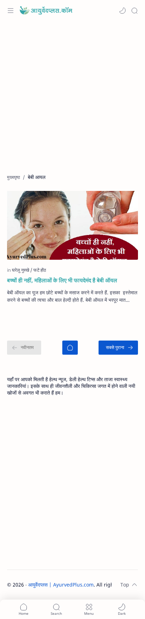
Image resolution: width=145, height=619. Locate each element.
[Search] (134, 10)
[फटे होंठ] (39, 270)
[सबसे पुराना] (118, 348)
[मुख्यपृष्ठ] (70, 348)
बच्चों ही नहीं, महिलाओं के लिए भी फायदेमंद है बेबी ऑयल (62, 280)
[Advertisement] (72, 101)
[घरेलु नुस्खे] (22, 270)
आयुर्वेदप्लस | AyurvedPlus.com (61, 584)
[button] (122, 10)
